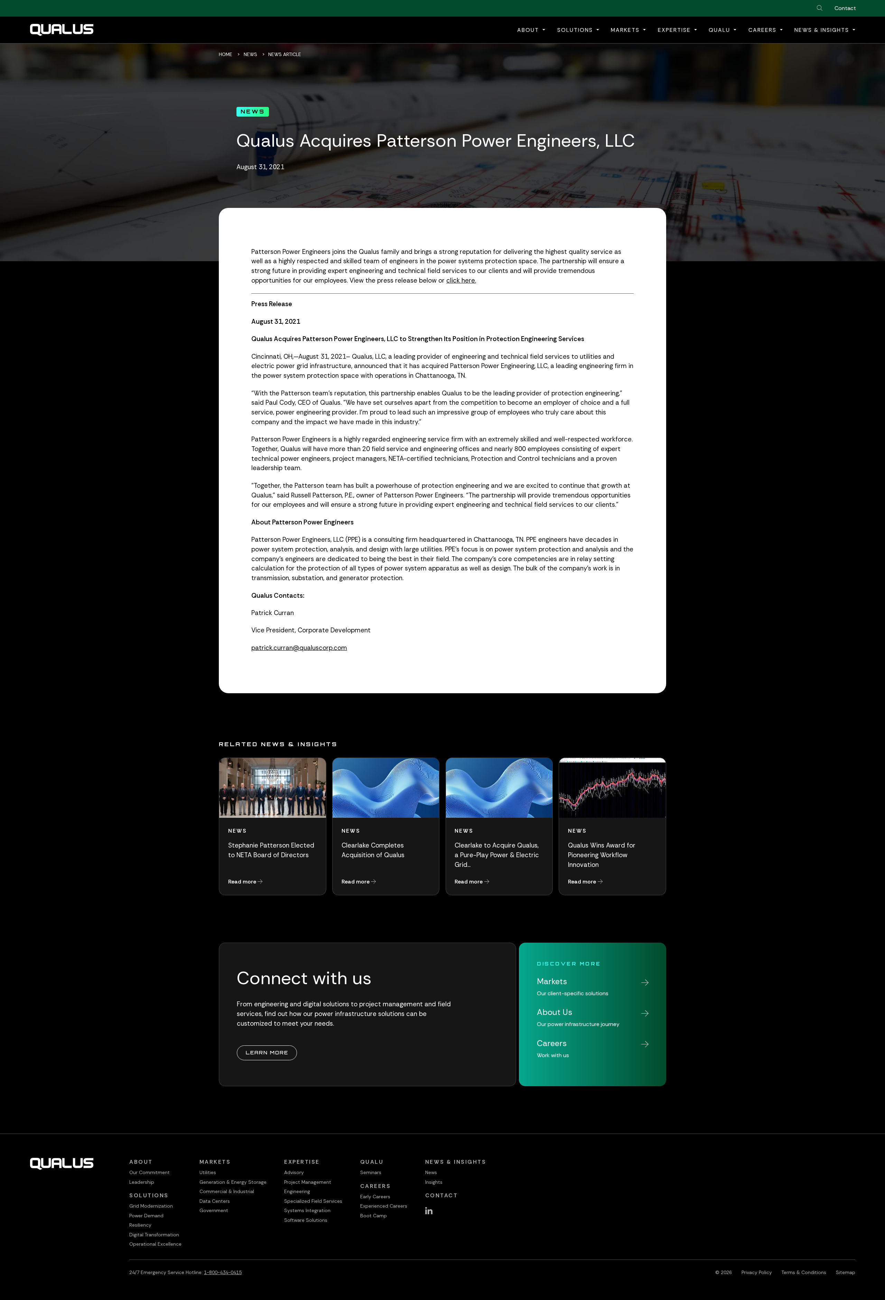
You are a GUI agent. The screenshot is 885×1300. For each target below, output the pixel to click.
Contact (845, 8)
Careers (375, 1186)
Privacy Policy (757, 1272)
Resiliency (140, 1225)
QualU (372, 1161)
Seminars (370, 1172)
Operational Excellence (155, 1244)
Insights (433, 1182)
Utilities (207, 1172)
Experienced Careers (383, 1206)
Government (213, 1210)
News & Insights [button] (822, 30)
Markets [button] (626, 30)
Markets (215, 1161)
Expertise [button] (675, 30)
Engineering (297, 1191)
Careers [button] (763, 30)
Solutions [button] (576, 30)
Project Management (307, 1182)
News (250, 54)
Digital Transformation (154, 1235)
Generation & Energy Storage (233, 1182)
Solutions (149, 1195)
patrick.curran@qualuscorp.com (299, 648)
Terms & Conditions (804, 1272)
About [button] (529, 30)
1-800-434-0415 (223, 1272)
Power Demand (146, 1215)
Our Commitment (149, 1172)
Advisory (294, 1172)
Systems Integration (307, 1210)
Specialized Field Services (313, 1201)
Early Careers (375, 1196)
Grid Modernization (151, 1206)
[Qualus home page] (62, 30)
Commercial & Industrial (226, 1191)
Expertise (302, 1161)
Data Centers (214, 1201)
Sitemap (845, 1272)
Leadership (141, 1182)
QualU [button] (720, 30)
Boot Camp (373, 1215)
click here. (461, 280)
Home (225, 54)
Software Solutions (305, 1220)
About (141, 1161)
